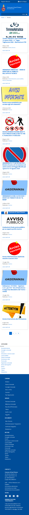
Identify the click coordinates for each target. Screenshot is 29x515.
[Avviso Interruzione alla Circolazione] (14, 310)
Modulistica (8, 429)
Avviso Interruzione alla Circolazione (14, 319)
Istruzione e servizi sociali (7, 354)
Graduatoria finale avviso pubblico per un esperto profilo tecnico (13, 228)
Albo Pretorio (8, 421)
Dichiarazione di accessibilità (12, 490)
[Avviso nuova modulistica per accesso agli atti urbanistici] (14, 94)
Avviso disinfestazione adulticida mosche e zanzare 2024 (13, 257)
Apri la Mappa (23, 1)
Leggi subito (5, 50)
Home (2, 17)
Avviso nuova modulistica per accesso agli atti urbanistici (12, 103)
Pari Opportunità (9, 395)
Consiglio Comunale (10, 387)
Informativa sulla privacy (11, 486)
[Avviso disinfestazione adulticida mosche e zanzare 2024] (14, 248)
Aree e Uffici (8, 390)
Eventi (10, 47)
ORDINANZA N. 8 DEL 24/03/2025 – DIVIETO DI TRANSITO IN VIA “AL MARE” (14, 198)
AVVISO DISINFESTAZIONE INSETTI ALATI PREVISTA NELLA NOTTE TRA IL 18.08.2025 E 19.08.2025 (13, 134)
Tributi (2, 370)
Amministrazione (12, 79)
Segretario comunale (6, 363)
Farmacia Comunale (10, 401)
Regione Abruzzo (5, 1)
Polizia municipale (5, 357)
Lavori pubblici (20, 79)
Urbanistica (9, 80)
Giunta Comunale (9, 384)
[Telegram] (17, 496)
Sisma (2, 366)
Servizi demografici (6, 365)
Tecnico (13, 47)
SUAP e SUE (8, 412)
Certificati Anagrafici (10, 426)
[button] (23, 14)
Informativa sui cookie (10, 488)
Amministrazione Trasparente (13, 424)
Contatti (7, 392)
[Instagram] (10, 496)
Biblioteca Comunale (10, 404)
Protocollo (4, 361)
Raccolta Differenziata (11, 407)
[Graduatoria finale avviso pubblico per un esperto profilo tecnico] (14, 219)
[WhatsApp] (13, 496)
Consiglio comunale (6, 350)
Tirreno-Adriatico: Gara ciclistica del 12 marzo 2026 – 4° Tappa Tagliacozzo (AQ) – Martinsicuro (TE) (14, 40)
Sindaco (7, 382)
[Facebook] (6, 496)
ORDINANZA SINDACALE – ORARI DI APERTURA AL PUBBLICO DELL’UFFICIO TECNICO (13, 71)
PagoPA (7, 415)
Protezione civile (5, 359)
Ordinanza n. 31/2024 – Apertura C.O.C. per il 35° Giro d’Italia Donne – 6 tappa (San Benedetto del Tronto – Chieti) (14, 289)
